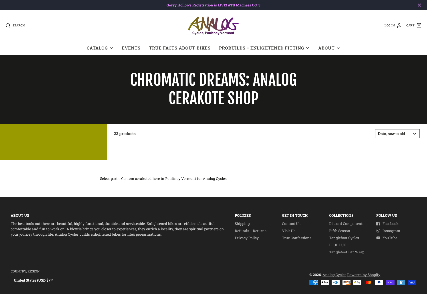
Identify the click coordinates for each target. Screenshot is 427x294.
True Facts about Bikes (179, 48)
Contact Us (291, 223)
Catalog (97, 48)
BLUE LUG (337, 244)
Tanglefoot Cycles (344, 237)
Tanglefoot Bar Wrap (346, 252)
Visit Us (288, 230)
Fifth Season (339, 230)
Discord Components (346, 223)
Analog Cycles (334, 274)
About (326, 48)
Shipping (242, 223)
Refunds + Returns (250, 230)
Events (131, 48)
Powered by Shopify (363, 274)
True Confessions (296, 237)
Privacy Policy (247, 237)
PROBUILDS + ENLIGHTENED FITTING (261, 48)
